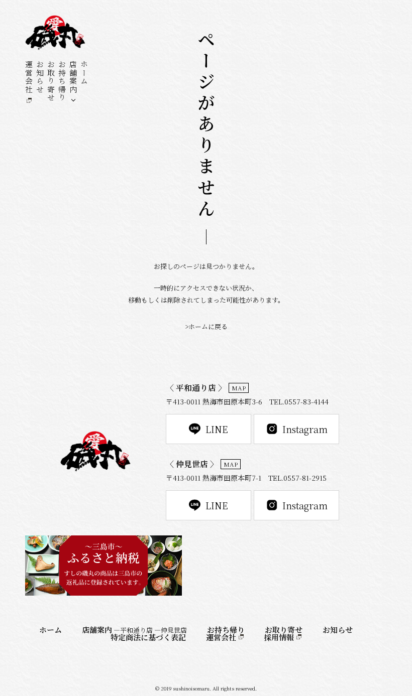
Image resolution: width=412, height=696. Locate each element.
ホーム (84, 72)
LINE (216, 429)
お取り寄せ (51, 81)
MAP (239, 387)
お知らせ (40, 76)
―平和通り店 (133, 630)
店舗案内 (73, 76)
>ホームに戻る (206, 326)
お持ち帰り (62, 81)
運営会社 (29, 76)
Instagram (305, 429)
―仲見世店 (170, 630)
